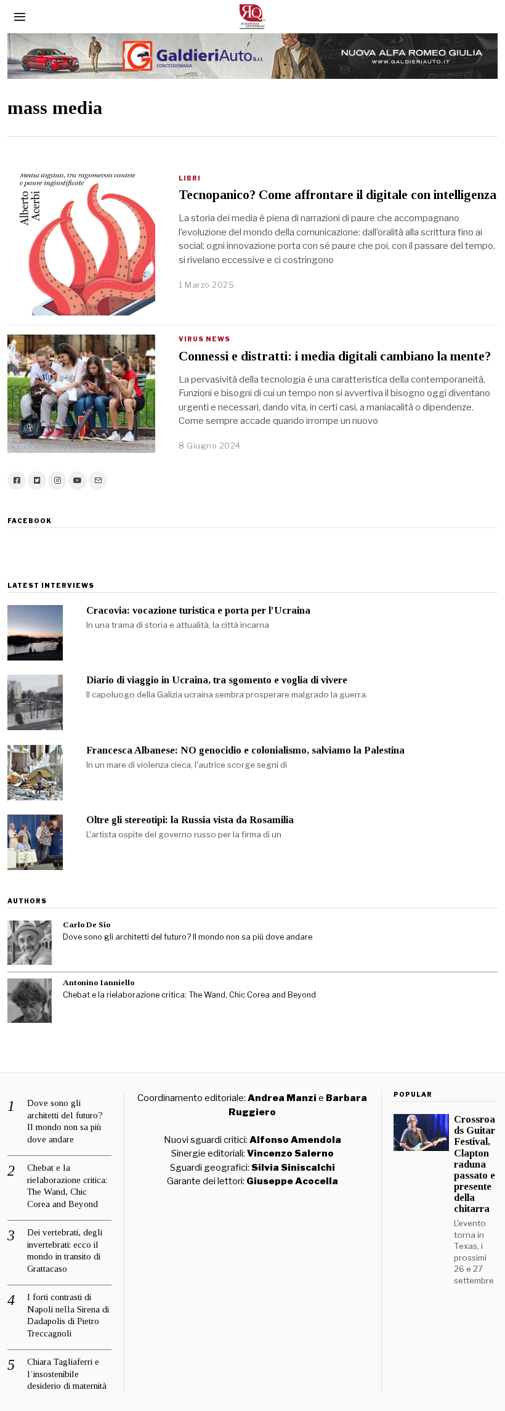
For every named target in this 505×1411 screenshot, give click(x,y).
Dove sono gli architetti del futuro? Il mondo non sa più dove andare (187, 936)
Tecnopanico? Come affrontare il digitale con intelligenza (337, 194)
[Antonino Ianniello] (29, 1000)
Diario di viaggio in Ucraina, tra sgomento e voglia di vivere (216, 680)
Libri (190, 178)
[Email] (98, 480)
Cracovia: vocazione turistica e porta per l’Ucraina (198, 610)
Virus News (204, 339)
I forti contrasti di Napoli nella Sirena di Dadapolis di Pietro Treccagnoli (68, 1315)
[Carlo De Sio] (29, 943)
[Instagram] (57, 480)
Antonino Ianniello (98, 982)
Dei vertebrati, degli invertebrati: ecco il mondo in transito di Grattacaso (64, 1250)
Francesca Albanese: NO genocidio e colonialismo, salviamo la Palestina (245, 750)
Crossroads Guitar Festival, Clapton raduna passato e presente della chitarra (474, 1163)
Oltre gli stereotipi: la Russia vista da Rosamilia (190, 820)
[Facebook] (16, 480)
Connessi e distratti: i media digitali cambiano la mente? (335, 356)
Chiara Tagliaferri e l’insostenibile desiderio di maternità (67, 1374)
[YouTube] (77, 480)
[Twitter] (37, 480)
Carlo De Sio (86, 924)
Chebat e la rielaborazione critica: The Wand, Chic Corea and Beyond (189, 994)
